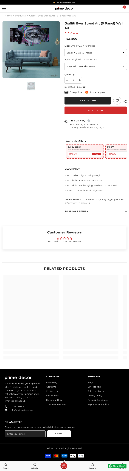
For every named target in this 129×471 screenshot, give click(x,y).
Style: (81, 59)
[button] (71, 33)
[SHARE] (124, 101)
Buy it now (95, 110)
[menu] (4, 8)
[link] (117, 100)
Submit (59, 434)
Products (20, 15)
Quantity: (69, 74)
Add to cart (87, 100)
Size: (79, 45)
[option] (31, 49)
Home (8, 15)
